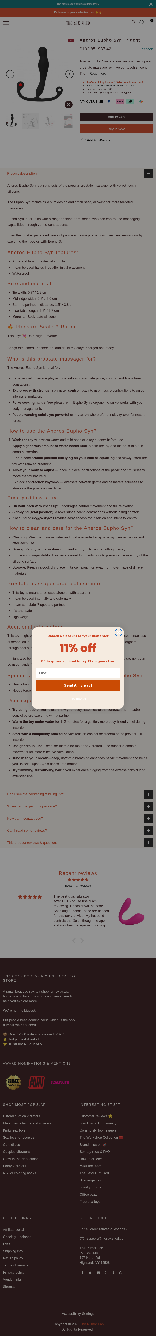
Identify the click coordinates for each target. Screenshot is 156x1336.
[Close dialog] (118, 632)
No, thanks (78, 698)
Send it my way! (78, 685)
